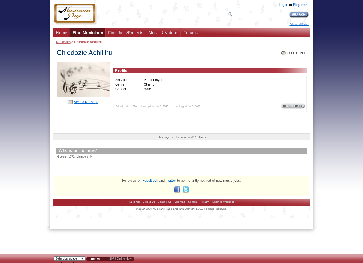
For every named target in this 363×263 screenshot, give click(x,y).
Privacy (204, 201)
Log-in (283, 5)
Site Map (179, 201)
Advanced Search (299, 24)
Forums (190, 33)
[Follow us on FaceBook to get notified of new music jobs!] (177, 192)
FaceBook (150, 181)
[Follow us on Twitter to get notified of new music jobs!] (186, 192)
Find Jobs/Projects (125, 33)
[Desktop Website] (223, 201)
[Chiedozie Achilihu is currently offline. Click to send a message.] (294, 55)
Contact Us (164, 201)
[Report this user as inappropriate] (293, 108)
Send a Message (86, 102)
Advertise (135, 201)
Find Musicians (88, 33)
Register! (300, 5)
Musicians (63, 42)
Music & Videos (163, 33)
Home (61, 33)
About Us (149, 201)
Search (192, 201)
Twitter (171, 181)
